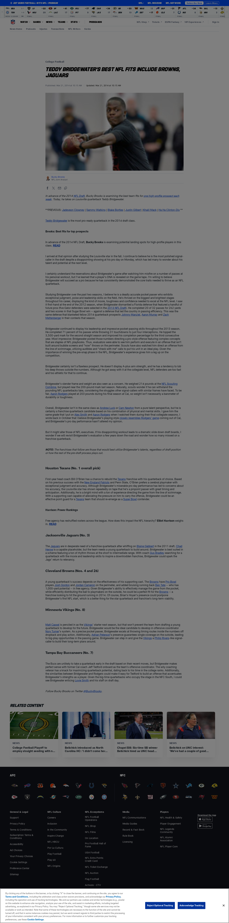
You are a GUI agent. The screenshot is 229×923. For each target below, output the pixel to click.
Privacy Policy (113, 896)
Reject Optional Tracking (160, 905)
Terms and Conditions (16, 896)
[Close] (223, 905)
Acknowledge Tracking (192, 905)
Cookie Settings (35, 919)
